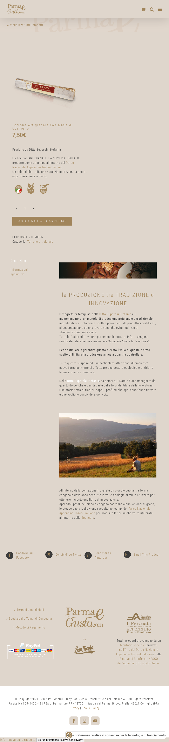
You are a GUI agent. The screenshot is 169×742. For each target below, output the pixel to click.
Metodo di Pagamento (30, 627)
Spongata (87, 518)
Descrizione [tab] (19, 261)
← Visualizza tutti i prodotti (24, 25)
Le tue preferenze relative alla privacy (60, 739)
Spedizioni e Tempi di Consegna (30, 618)
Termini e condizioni (30, 610)
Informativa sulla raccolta (17, 740)
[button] (62, 445)
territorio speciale (132, 645)
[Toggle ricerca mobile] (152, 9)
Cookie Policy (91, 708)
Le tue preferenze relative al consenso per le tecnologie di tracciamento (116, 735)
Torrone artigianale (40, 241)
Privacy (74, 708)
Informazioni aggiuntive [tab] (19, 272)
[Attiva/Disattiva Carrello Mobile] (143, 9)
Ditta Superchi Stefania (115, 314)
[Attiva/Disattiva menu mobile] (160, 9)
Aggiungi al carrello (42, 221)
